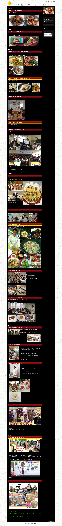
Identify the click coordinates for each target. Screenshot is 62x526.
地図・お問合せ (43, 5)
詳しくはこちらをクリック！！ (26, 359)
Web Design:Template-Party (31, 524)
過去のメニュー (46, 28)
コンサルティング (21, 5)
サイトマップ (46, 21)
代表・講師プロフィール (48, 19)
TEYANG (30, 523)
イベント (36, 5)
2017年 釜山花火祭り (47, 37)
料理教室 (28, 5)
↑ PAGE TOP (50, 521)
